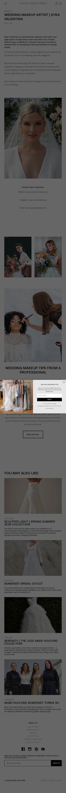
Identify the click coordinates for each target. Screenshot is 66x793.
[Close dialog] (64, 381)
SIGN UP (49, 399)
